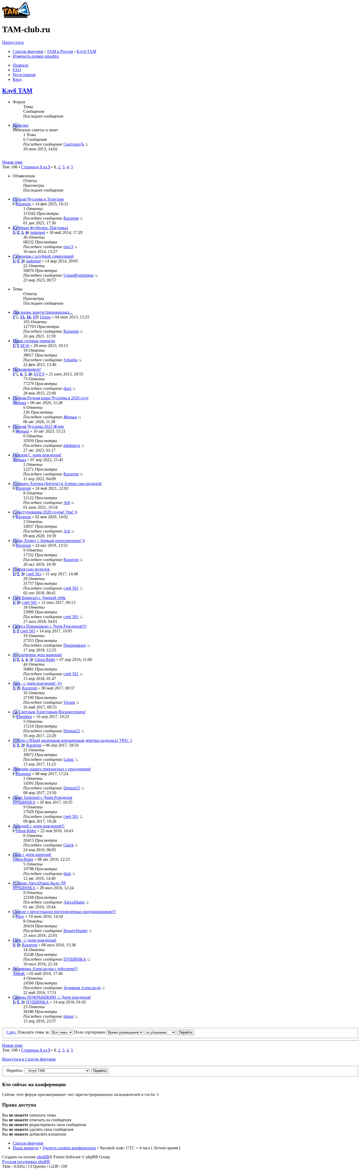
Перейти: (14, 1070)
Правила (20, 65)
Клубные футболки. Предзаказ (40, 227)
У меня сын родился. (31, 569)
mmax (68, 1016)
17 (35, 317)
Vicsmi (69, 702)
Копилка (20, 125)
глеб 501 (33, 574)
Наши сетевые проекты (34, 341)
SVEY (39, 374)
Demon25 (71, 731)
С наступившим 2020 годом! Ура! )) (45, 512)
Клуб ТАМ (86, 51)
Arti (66, 502)
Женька (19, 402)
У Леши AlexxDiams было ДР (39, 883)
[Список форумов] (16, 16)
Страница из (35, 167)
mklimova (71, 445)
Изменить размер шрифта (36, 56)
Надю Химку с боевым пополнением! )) (49, 540)
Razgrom (23, 204)
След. (11, 1032)
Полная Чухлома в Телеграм (38, 199)
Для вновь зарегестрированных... (43, 312)
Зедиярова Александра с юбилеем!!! (45, 968)
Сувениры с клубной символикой (43, 256)
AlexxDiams (74, 902)
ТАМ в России (60, 51)
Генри (45, 317)
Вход (17, 79)
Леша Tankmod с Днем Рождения (42, 797)
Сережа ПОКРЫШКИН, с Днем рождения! (52, 997)
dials (67, 873)
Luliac (68, 759)
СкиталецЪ (73, 144)
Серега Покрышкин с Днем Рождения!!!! (50, 626)
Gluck (68, 845)
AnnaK (19, 973)
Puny (20, 916)
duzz (67, 388)
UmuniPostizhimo (78, 275)
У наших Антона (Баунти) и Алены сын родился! (57, 483)
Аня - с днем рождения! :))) (37, 683)
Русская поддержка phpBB (26, 1161)
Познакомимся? (27, 369)
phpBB (43, 1157)
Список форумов (28, 51)
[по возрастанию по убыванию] (169, 1032)
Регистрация (24, 74)
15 (22, 317)
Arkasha (70, 360)
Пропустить (13, 42)
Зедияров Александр (82, 987)
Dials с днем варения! (32, 854)
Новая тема (12, 162)
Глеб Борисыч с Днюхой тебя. (39, 597)
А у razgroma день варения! (37, 654)
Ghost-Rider (45, 659)
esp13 (68, 246)
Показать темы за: (34, 1032)
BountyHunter (75, 930)
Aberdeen (24, 716)
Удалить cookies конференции (69, 1148)
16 (28, 317)
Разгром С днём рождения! (37, 455)
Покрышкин (74, 645)
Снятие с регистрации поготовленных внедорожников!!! (64, 911)
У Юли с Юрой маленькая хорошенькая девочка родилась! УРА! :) (72, 740)
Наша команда (26, 1148)
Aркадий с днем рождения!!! (38, 826)
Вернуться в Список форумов (29, 1059)
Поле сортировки (90, 1032)
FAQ (17, 70)
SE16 (24, 345)
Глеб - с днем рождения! (34, 940)
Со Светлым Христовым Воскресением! (49, 712)
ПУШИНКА (24, 802)
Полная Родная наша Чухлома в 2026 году (51, 398)
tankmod (37, 232)
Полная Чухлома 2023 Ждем (38, 426)
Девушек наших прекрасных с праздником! (52, 769)
